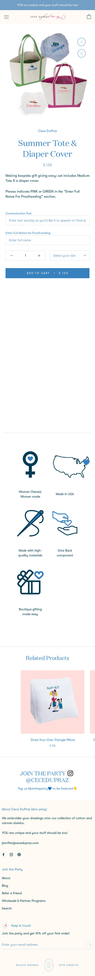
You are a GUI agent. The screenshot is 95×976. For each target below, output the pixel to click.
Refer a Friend (12, 893)
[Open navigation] (6, 17)
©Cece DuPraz (27, 965)
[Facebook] (3, 854)
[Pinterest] (19, 854)
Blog (5, 885)
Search (7, 908)
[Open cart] (89, 16)
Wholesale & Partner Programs (23, 901)
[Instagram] (11, 854)
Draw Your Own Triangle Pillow (53, 740)
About (6, 878)
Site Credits (69, 965)
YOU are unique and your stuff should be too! (47, 5)
